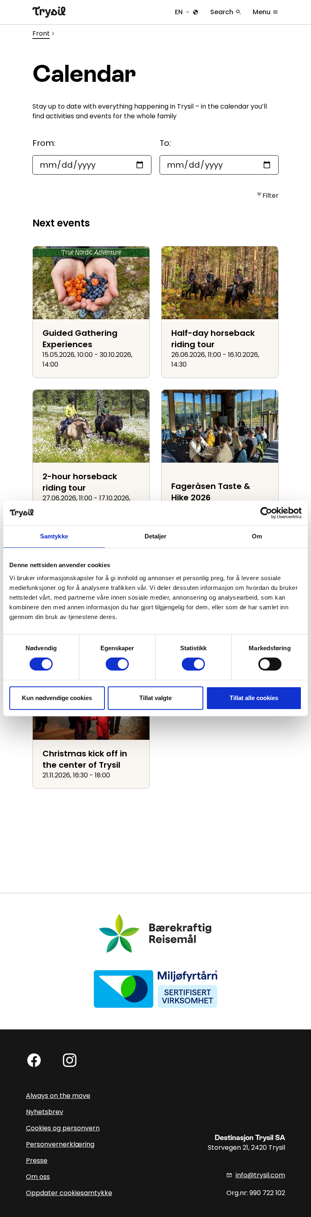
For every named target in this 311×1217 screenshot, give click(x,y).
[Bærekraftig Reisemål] (155, 933)
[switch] (117, 664)
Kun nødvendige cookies (57, 697)
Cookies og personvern (63, 1128)
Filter (267, 195)
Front (41, 33)
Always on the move (58, 1095)
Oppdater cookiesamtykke (69, 1193)
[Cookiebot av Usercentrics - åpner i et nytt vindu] (266, 513)
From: (43, 143)
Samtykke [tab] (54, 536)
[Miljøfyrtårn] (155, 988)
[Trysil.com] (49, 12)
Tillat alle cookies (254, 697)
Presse (36, 1160)
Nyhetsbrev (44, 1112)
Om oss (38, 1176)
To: (165, 143)
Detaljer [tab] (156, 536)
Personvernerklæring (60, 1144)
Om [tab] (257, 536)
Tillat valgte (155, 697)
